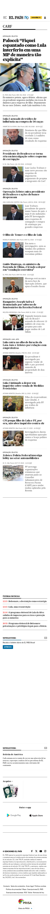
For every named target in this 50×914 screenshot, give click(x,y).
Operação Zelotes (10, 36)
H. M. (4, 164)
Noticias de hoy (38, 892)
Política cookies (40, 886)
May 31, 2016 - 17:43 (33, 240)
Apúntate (8, 647)
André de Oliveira (10, 127)
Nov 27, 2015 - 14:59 (32, 428)
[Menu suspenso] (5, 17)
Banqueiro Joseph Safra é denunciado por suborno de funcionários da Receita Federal (22, 305)
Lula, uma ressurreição (19, 607)
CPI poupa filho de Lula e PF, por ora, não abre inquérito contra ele (23, 422)
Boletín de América (13, 755)
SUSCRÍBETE (36, 18)
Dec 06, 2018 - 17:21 (25, 95)
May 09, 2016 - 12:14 (25, 275)
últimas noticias (11, 596)
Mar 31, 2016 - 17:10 (34, 312)
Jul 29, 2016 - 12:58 (23, 164)
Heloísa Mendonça (10, 312)
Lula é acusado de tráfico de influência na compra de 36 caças (23, 120)
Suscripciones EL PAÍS (35, 889)
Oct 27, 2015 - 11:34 (23, 463)
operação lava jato (11, 339)
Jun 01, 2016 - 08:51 (36, 202)
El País (5, 95)
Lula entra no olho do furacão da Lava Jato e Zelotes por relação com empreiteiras (24, 345)
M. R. (4, 463)
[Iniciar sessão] (45, 17)
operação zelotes (10, 380)
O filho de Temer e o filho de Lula (22, 235)
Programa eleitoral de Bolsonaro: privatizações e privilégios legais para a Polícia (25, 624)
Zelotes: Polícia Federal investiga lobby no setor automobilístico (22, 457)
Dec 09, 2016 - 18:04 (34, 127)
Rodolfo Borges (9, 240)
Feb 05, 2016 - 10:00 (30, 353)
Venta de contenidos (18, 886)
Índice (30, 892)
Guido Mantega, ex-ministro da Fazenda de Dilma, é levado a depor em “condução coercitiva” (24, 267)
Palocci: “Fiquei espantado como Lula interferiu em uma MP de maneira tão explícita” (24, 50)
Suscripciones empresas (14, 892)
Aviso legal (30, 886)
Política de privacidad (14, 889)
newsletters (9, 638)
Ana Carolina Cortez (11, 202)
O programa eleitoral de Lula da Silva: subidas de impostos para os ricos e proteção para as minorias (24, 615)
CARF (7, 26)
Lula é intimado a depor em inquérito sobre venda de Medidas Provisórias (23, 386)
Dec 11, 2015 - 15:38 (30, 393)
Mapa (24, 889)
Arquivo (7, 781)
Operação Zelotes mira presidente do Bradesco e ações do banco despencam (24, 195)
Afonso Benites (9, 353)
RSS (25, 892)
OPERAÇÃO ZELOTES (10, 151)
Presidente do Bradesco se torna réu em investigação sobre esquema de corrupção (24, 157)
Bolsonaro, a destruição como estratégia (28, 601)
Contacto (6, 886)
